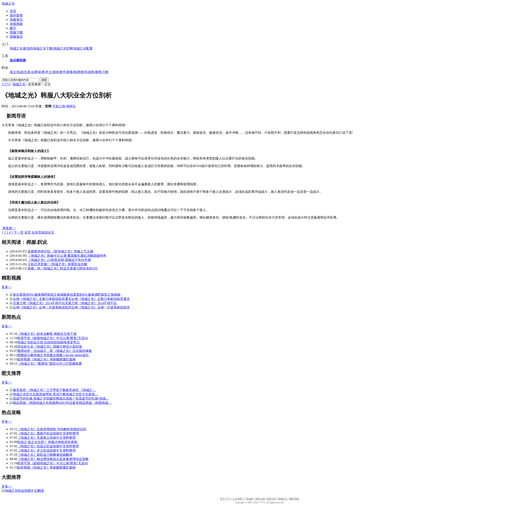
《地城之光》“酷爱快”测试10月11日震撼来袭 (49, 363)
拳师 (98, 72)
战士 (13, 72)
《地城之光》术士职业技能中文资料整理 (46, 450)
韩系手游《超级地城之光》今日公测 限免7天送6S (52, 338)
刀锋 (105, 72)
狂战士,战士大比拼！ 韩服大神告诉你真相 (47, 442)
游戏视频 (16, 24)
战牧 (91, 72)
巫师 (41, 72)
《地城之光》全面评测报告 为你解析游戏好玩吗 (51, 429)
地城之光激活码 (21, 48)
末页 (27, 232)
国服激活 (16, 36)
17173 (6, 84)
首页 (13, 11)
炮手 (62, 72)
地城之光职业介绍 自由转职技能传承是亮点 (48, 342)
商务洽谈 (260, 498)
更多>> (7, 287)
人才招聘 (237, 498)
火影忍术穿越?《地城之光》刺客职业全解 (57, 264)
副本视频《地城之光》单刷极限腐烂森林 (46, 359)
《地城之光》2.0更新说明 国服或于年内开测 (59, 260)
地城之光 (8, 3)
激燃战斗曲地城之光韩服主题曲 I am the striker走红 (53, 355)
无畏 (27, 72)
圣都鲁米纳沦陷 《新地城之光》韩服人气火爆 (60, 251)
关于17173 (225, 498)
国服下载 (16, 32)
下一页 (19, 232)
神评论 (71, 106)
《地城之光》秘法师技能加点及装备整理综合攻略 (53, 459)
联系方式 (271, 498)
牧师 (77, 72)
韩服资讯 (16, 19)
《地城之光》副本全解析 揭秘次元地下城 (46, 333)
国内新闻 (16, 15)
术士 (48, 72)
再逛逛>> (9, 228)
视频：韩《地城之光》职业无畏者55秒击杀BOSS (63, 268)
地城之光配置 (83, 48)
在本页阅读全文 (43, 232)
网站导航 (294, 498)
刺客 (69, 72)
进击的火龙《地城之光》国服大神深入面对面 (49, 346)
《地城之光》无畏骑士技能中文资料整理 (46, 437)
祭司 (84, 72)
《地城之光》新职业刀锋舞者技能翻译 (44, 454)
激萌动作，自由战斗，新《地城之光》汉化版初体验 (54, 351)
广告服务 (249, 498)
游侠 (55, 72)
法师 (34, 72)
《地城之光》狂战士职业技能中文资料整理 (48, 446)
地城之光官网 (63, 48)
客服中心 (283, 498)
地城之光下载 (43, 48)
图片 (13, 28)
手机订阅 (58, 106)
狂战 (20, 72)
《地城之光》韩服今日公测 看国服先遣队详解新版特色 (67, 255)
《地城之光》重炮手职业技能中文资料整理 (48, 433)
